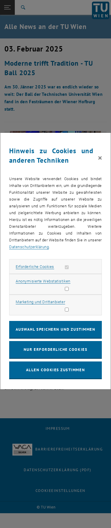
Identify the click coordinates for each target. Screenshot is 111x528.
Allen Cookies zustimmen (55, 369)
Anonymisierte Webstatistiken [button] (43, 281)
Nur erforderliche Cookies (55, 349)
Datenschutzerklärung (29, 247)
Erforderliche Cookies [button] (35, 266)
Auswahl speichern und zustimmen (55, 329)
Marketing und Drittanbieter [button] (40, 302)
